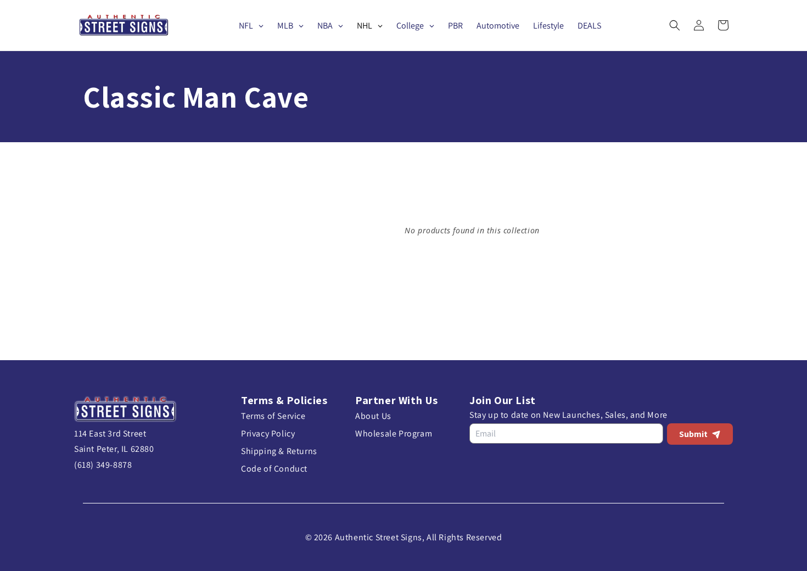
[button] (675, 25)
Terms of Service (273, 416)
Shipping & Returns (279, 451)
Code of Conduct (274, 468)
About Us (373, 416)
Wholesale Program (393, 433)
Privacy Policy (268, 433)
